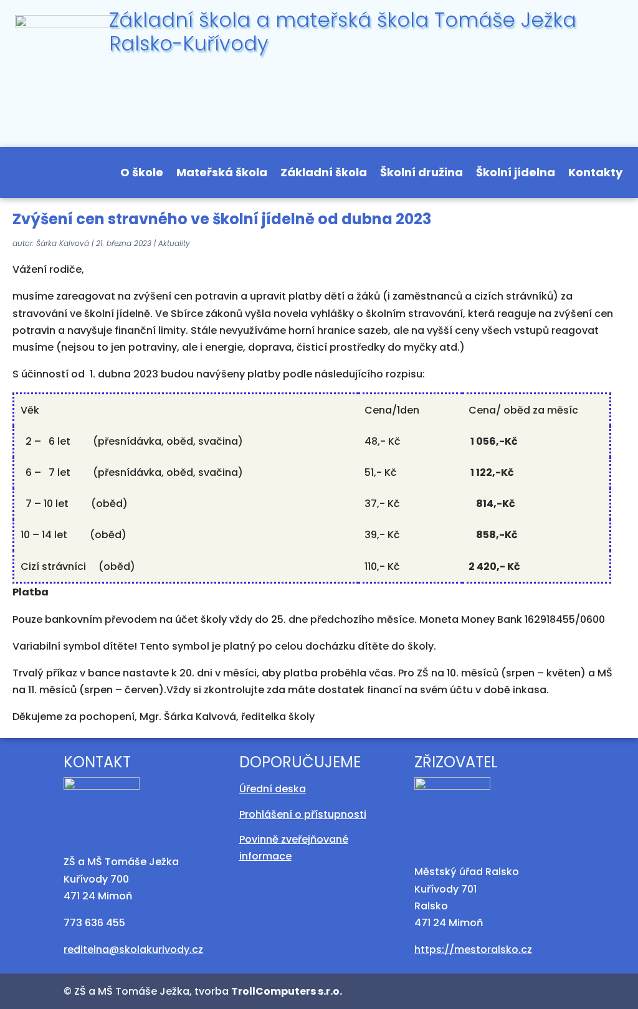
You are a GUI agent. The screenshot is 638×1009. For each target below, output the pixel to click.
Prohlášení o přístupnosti (302, 814)
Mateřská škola (221, 174)
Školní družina (421, 174)
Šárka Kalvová (62, 243)
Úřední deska (272, 789)
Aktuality (174, 243)
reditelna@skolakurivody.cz (133, 949)
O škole (141, 174)
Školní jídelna (515, 174)
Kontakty (595, 174)
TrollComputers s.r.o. (286, 991)
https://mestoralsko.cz (473, 949)
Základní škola (323, 174)
